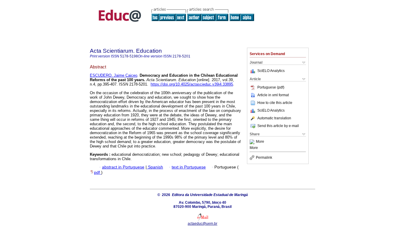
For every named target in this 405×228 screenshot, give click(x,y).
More (260, 142)
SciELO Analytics (271, 71)
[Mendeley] (253, 142)
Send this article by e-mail (278, 126)
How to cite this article (274, 103)
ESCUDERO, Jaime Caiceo (113, 75)
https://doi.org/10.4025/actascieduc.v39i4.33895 (192, 84)
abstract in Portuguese (123, 167)
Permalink (264, 157)
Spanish (155, 167)
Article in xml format (273, 95)
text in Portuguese (189, 167)
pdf (97, 172)
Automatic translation (274, 118)
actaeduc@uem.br (202, 223)
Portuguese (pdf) (270, 87)
